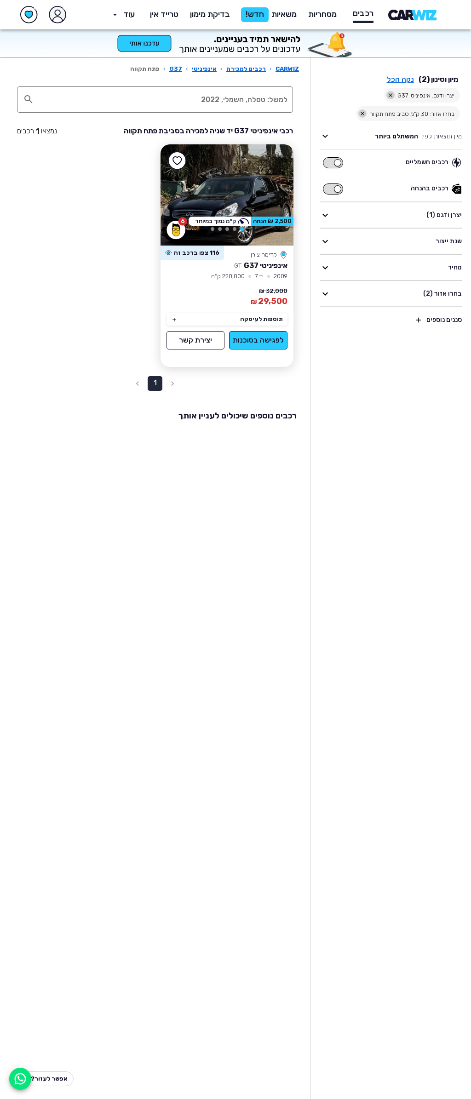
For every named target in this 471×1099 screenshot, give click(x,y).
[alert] (192, 253)
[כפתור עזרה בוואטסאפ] (20, 1079)
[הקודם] (273, 195)
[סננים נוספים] (418, 320)
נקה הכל (400, 79)
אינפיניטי (204, 68)
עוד (129, 14)
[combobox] (165, 99)
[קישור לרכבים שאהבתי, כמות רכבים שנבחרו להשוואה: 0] (29, 14)
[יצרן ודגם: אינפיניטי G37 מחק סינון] (390, 95)
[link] (227, 195)
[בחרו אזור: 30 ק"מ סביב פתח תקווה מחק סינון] (362, 113)
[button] (210, 14)
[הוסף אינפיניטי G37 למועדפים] (177, 161)
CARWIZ (287, 68)
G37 (175, 68)
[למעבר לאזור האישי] (57, 14)
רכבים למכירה (246, 68)
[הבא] (180, 195)
